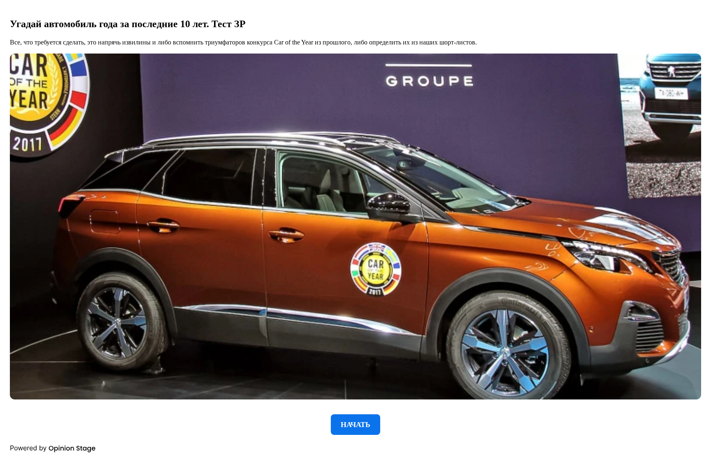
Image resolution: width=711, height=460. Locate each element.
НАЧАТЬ (355, 424)
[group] (355, 230)
